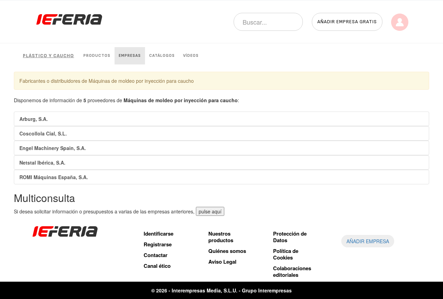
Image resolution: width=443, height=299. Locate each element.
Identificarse (158, 233)
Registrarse (158, 244)
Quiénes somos (227, 251)
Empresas (130, 55)
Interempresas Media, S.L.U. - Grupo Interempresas (232, 290)
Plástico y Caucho (48, 56)
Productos (96, 55)
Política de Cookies (285, 254)
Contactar (156, 255)
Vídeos (191, 55)
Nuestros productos (220, 237)
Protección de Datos (290, 237)
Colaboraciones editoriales (292, 271)
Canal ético (157, 266)
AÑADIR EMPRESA (367, 241)
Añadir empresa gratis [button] (347, 22)
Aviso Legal (222, 261)
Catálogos (162, 55)
